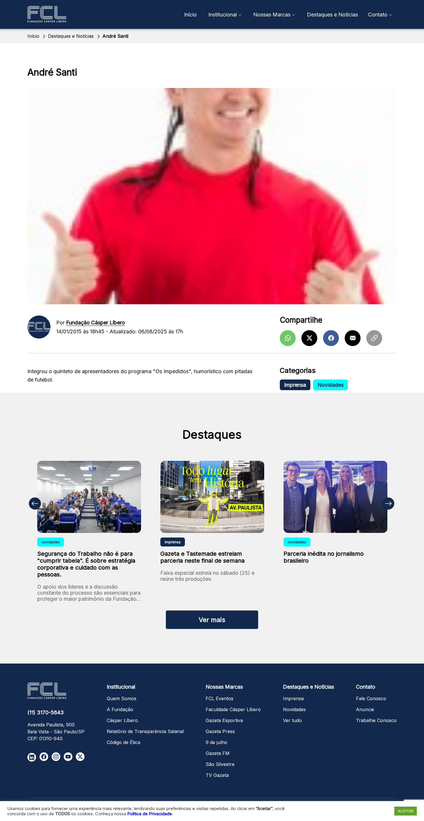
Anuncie (365, 709)
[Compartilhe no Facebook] (331, 338)
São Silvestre (220, 764)
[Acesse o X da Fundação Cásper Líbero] (80, 756)
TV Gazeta (217, 775)
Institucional (222, 15)
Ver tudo (292, 720)
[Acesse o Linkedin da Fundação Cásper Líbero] (31, 757)
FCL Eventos (219, 698)
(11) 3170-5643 (45, 712)
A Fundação (120, 709)
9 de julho (216, 742)
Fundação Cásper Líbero (95, 323)
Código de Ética (123, 742)
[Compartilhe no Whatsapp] (288, 338)
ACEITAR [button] (405, 811)
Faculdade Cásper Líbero (233, 709)
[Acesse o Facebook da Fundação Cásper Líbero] (44, 756)
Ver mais (212, 619)
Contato (377, 15)
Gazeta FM (218, 753)
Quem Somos (121, 698)
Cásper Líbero (122, 720)
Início (190, 15)
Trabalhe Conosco (376, 720)
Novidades (331, 385)
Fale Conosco (371, 698)
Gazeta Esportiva (224, 720)
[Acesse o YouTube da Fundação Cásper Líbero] (68, 756)
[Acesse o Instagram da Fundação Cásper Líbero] (56, 756)
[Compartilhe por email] (353, 338)
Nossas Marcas (271, 15)
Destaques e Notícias (332, 15)
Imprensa (295, 385)
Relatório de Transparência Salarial (145, 731)
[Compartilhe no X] (309, 338)
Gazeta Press (220, 731)
